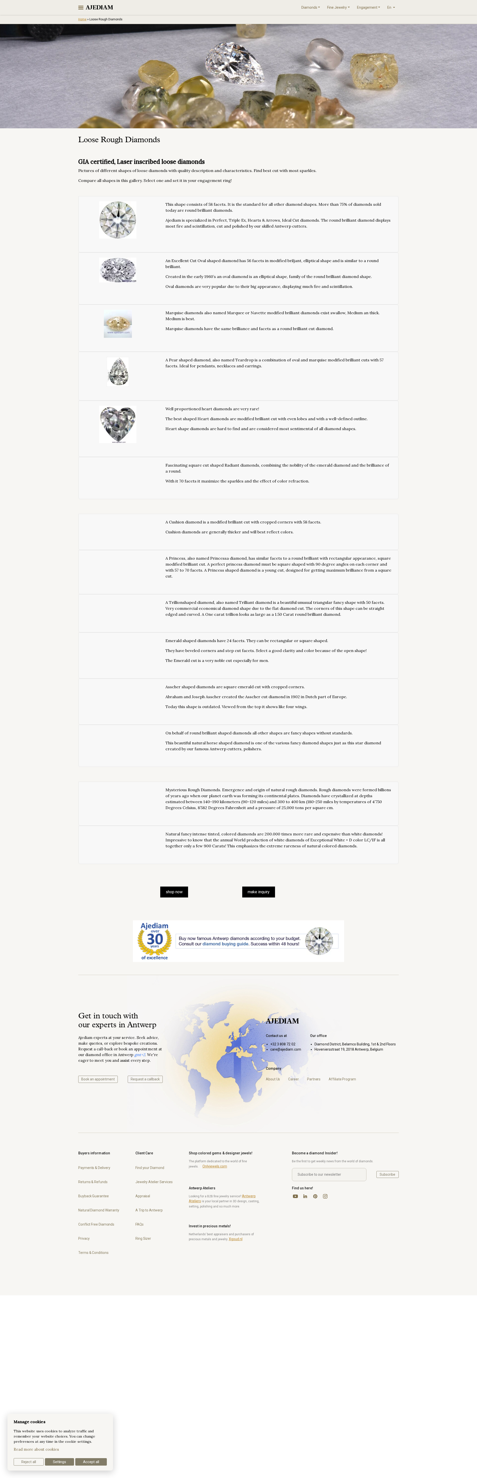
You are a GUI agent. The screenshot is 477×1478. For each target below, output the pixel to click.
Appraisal (142, 1196)
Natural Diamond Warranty (98, 1210)
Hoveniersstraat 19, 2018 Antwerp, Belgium (349, 1049)
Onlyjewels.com (214, 1166)
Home (82, 19)
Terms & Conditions (93, 1253)
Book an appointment (98, 1079)
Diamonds (309, 7)
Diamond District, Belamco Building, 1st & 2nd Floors (355, 1044)
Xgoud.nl (235, 1239)
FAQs (139, 1224)
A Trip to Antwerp (149, 1210)
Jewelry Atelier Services (154, 1182)
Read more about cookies (36, 1449)
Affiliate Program (342, 1079)
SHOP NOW (174, 892)
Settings (59, 1462)
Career (293, 1079)
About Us (273, 1079)
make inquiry (259, 892)
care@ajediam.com (285, 1049)
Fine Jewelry (337, 7)
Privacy (83, 1238)
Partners (313, 1079)
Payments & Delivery (94, 1168)
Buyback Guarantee (93, 1196)
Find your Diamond (149, 1168)
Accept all (91, 1462)
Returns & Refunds (93, 1182)
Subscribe (387, 1174)
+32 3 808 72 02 (282, 1044)
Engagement (367, 7)
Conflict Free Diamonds (96, 1224)
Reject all (28, 1462)
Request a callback (145, 1079)
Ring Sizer (143, 1238)
